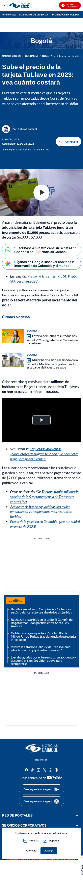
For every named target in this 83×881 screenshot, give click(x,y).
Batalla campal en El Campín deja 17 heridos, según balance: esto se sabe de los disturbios (41, 610)
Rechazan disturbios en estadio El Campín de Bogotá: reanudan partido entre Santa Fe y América (42, 623)
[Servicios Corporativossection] (77, 825)
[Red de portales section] (77, 815)
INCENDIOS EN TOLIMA (65, 14)
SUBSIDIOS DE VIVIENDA (33, 14)
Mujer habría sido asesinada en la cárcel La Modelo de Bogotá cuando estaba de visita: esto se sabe (52, 363)
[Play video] (41, 193)
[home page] (41, 748)
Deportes (54, 840)
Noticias (34, 840)
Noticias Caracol (11, 56)
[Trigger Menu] (5, 5)
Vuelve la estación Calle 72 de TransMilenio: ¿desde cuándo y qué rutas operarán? (41, 648)
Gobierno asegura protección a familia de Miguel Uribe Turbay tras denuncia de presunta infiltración (43, 636)
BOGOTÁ (47, 56)
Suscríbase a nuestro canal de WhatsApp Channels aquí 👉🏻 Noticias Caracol (45, 250)
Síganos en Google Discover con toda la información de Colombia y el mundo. (44, 263)
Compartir (68, 141)
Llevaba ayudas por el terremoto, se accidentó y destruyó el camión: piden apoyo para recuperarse (43, 660)
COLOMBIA (31, 56)
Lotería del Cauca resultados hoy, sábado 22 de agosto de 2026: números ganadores (54, 339)
